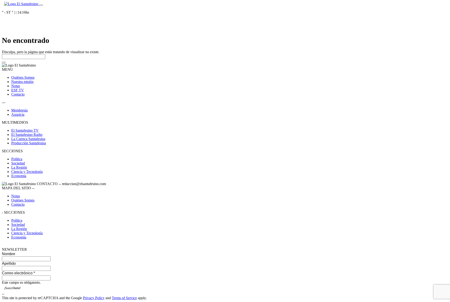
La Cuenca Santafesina (28, 139)
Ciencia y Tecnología (27, 172)
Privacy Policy (94, 298)
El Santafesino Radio (26, 135)
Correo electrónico (18, 273)
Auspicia (17, 114)
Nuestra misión (22, 82)
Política (16, 159)
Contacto (18, 94)
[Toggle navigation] (41, 5)
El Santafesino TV (25, 130)
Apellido (9, 263)
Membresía (19, 110)
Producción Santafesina (28, 143)
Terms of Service (124, 298)
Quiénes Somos (22, 77)
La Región (19, 167)
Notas (15, 86)
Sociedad (18, 163)
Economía (18, 176)
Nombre (8, 254)
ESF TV (17, 90)
